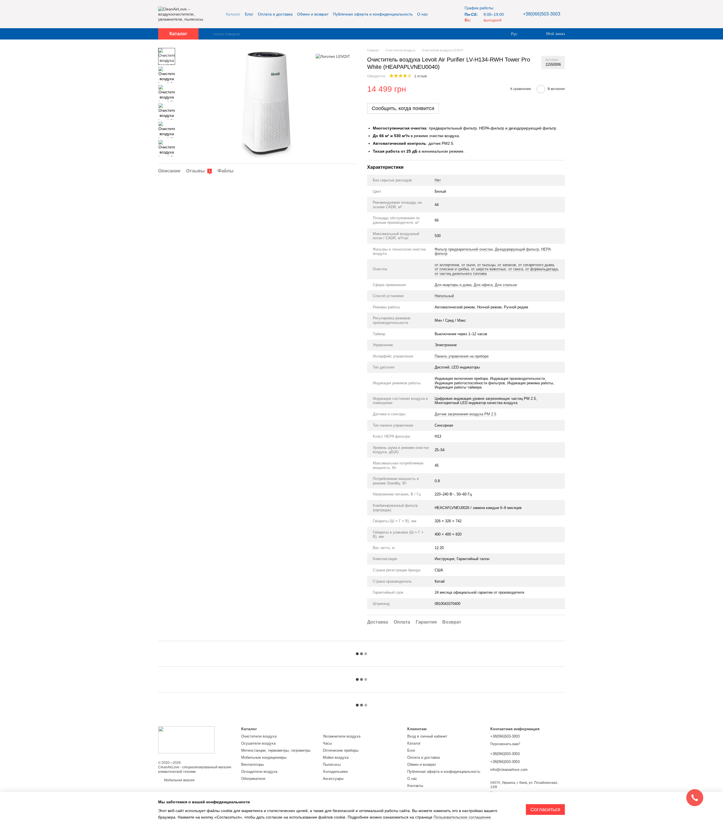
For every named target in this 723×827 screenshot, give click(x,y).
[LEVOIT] (333, 56)
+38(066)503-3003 (541, 14)
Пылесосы (332, 764)
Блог (249, 14)
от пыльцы (486, 265)
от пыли (468, 265)
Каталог (233, 14)
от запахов (507, 265)
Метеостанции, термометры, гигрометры (275, 750)
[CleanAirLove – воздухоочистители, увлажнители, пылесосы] (186, 740)
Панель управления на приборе (462, 356)
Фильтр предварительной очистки (464, 249)
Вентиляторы (252, 764)
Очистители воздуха (258, 736)
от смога (515, 269)
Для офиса (483, 285)
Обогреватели (253, 778)
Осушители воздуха (258, 743)
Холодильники (335, 771)
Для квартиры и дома (453, 285)
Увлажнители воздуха (341, 736)
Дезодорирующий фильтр (517, 249)
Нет (438, 180)
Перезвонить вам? (505, 744)
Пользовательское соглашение (462, 817)
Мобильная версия (179, 780)
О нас (422, 14)
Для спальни (506, 285)
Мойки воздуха (336, 757)
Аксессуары (333, 778)
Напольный (444, 296)
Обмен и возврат (312, 14)
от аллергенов (447, 265)
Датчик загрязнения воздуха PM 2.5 (465, 414)
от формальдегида (541, 269)
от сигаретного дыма (536, 265)
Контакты (415, 786)
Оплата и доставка (275, 14)
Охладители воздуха (259, 771)
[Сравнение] (531, 34)
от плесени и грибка (452, 269)
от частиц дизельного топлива (461, 273)
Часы (327, 743)
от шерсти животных (488, 269)
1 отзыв (420, 76)
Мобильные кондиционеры (263, 757)
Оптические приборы (340, 750)
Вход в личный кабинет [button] (427, 736)
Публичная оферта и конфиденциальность (373, 14)
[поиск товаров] (208, 33)
